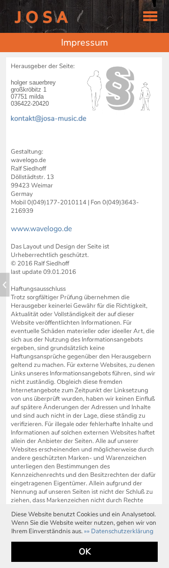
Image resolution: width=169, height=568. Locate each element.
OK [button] (85, 551)
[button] (119, 531)
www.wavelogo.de (41, 229)
